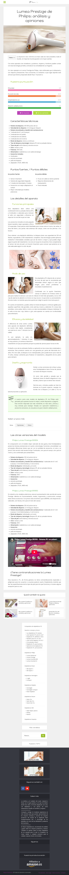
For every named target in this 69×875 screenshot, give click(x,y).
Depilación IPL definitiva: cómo (35, 637)
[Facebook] (23, 788)
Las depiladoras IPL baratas (34, 633)
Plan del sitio (42, 872)
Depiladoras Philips (30, 652)
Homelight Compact (32, 690)
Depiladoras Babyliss (30, 685)
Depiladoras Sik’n (29, 708)
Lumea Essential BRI (32, 659)
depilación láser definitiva (27, 57)
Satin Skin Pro (30, 701)
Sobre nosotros (56, 872)
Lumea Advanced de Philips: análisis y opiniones (55, 603)
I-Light (28, 678)
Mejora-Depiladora (8, 872)
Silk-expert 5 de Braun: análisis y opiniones (25, 602)
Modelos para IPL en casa (34, 638)
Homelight (29, 688)
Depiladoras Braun (30, 666)
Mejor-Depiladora (37, 75)
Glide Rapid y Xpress (32, 710)
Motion (29, 714)
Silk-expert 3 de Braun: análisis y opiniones (25, 612)
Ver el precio (25, 113)
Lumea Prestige (31, 657)
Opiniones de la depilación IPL (35, 646)
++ (14, 57)
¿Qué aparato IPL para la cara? (35, 635)
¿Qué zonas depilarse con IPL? (35, 640)
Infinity (28, 712)
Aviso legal (48, 872)
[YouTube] (27, 788)
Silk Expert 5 (30, 669)
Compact (29, 680)
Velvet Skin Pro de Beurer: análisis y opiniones (54, 613)
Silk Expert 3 (30, 670)
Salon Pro (29, 699)
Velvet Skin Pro (31, 703)
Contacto (63, 872)
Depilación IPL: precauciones (34, 648)
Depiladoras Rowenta (30, 719)
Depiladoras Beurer (30, 696)
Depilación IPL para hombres (34, 644)
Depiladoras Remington (31, 675)
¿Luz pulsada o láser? (32, 642)
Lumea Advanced (31, 655)
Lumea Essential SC (32, 661)
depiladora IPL (16, 580)
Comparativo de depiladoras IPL (33, 626)
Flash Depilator (31, 691)
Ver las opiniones (42, 113)
